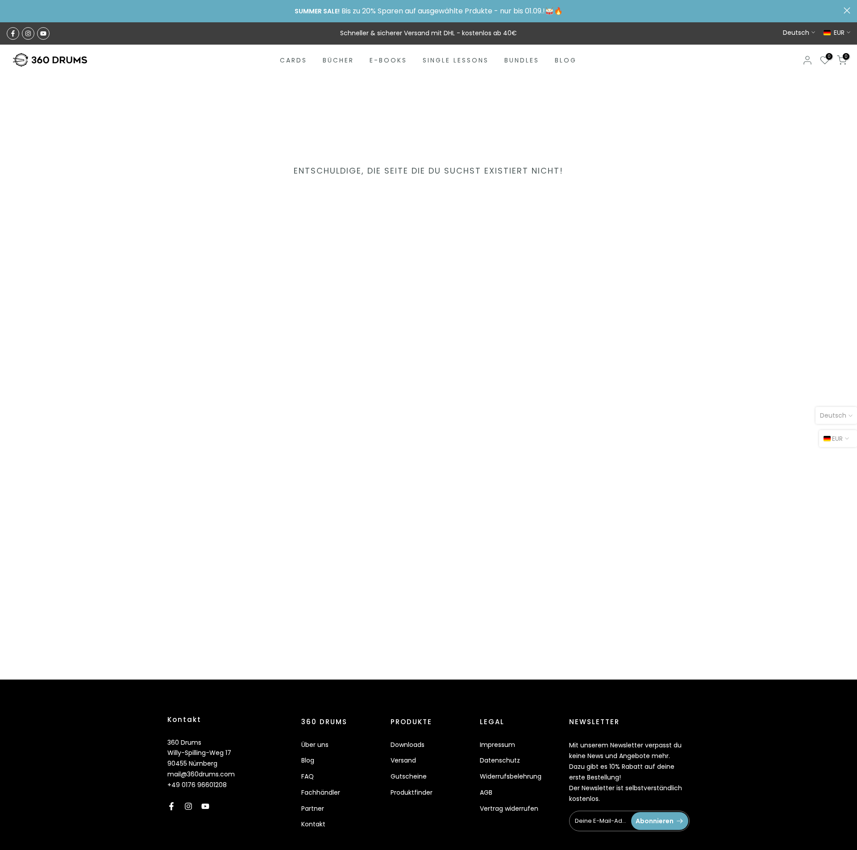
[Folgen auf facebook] (13, 33)
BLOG (566, 60)
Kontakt (313, 824)
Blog (307, 760)
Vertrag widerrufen (509, 808)
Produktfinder (412, 792)
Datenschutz (500, 760)
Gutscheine (409, 776)
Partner (312, 808)
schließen (10, 10)
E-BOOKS (388, 60)
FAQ (307, 776)
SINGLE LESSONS (456, 60)
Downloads (407, 744)
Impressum (497, 744)
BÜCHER (338, 60)
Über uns (315, 744)
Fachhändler (320, 792)
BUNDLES (521, 60)
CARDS (293, 60)
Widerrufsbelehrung (510, 776)
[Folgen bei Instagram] (28, 33)
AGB (486, 792)
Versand (403, 760)
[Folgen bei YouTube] (43, 33)
